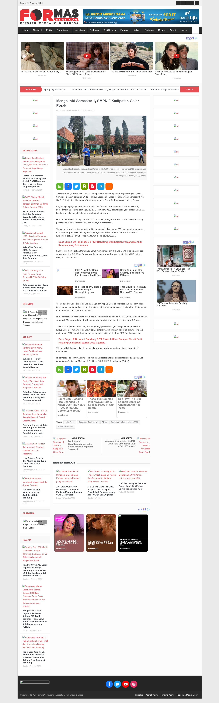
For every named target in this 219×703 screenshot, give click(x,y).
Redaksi (139, 694)
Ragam (161, 30)
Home (25, 30)
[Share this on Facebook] (68, 186)
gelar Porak (69, 422)
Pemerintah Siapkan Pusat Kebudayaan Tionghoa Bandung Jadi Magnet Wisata (156, 89)
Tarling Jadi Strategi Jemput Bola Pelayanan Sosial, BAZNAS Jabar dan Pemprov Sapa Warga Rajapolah (34, 181)
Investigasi (80, 30)
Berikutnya (126, 438)
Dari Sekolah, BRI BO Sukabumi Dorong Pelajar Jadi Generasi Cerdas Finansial (76, 89)
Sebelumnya (78, 438)
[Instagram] (133, 684)
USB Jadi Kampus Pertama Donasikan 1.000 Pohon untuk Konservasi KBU (132, 486)
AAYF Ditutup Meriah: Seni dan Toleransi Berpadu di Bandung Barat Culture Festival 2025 (33, 217)
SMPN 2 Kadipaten (65, 427)
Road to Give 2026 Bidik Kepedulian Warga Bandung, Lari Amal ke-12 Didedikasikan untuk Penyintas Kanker (34, 570)
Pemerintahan (63, 30)
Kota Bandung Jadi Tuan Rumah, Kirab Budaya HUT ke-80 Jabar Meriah (35, 287)
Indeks (183, 30)
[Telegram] (100, 186)
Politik (49, 30)
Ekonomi (124, 30)
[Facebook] (109, 684)
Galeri (173, 30)
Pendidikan (90, 110)
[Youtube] (125, 684)
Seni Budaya (109, 30)
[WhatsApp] (59, 186)
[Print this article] (84, 186)
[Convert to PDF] (92, 186)
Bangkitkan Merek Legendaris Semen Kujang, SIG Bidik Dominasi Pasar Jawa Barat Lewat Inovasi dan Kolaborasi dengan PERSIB (34, 618)
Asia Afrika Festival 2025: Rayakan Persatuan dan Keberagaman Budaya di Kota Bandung (34, 252)
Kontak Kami (152, 694)
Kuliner (137, 30)
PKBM (104, 422)
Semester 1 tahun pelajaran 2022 (124, 422)
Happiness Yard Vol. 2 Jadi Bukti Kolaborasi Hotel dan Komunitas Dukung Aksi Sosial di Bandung (33, 657)
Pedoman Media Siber (187, 694)
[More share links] (109, 186)
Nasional (37, 30)
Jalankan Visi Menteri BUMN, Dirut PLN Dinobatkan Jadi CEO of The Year (120, 444)
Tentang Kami (167, 694)
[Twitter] (117, 684)
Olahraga (94, 30)
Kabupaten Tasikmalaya (88, 422)
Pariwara (149, 30)
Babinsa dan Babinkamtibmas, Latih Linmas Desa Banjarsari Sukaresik (80, 445)
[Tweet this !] (76, 186)
